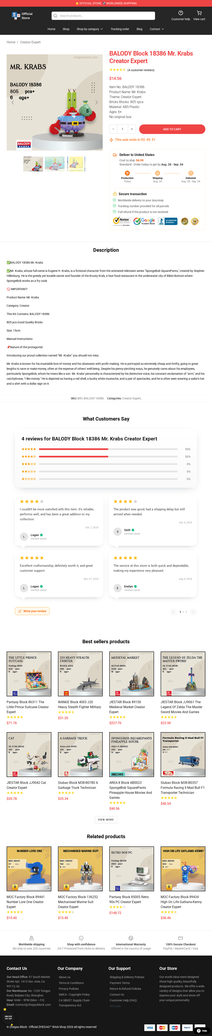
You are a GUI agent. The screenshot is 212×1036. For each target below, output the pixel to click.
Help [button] (204, 1030)
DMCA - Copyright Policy (74, 994)
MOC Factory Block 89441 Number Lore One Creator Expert (26, 902)
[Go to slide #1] (33, 164)
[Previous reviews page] (173, 612)
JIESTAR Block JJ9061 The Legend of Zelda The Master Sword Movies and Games (181, 707)
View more (106, 819)
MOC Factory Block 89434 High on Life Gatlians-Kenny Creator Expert (181, 902)
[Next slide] (96, 102)
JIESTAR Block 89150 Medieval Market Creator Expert (127, 707)
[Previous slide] (13, 102)
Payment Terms (120, 983)
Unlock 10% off (8, 1017)
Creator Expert (30, 42)
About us (64, 977)
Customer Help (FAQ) (123, 1000)
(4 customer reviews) (141, 70)
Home (11, 42)
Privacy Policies (69, 988)
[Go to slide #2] (55, 164)
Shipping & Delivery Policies (127, 977)
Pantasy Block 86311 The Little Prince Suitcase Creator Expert (28, 707)
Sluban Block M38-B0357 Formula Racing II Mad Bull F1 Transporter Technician (183, 788)
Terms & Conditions (71, 983)
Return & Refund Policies (125, 988)
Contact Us (117, 994)
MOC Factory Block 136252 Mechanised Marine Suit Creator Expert (78, 902)
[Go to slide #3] (76, 164)
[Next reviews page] (193, 612)
